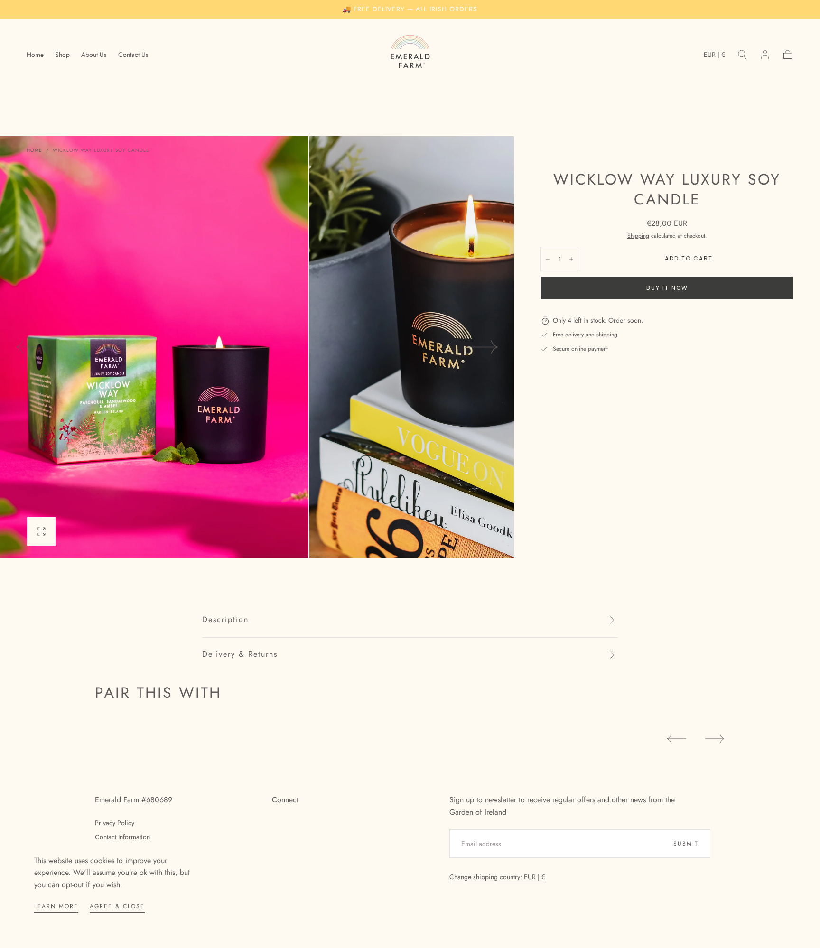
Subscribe (467, 508)
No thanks (410, 541)
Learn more (56, 906)
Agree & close (117, 906)
